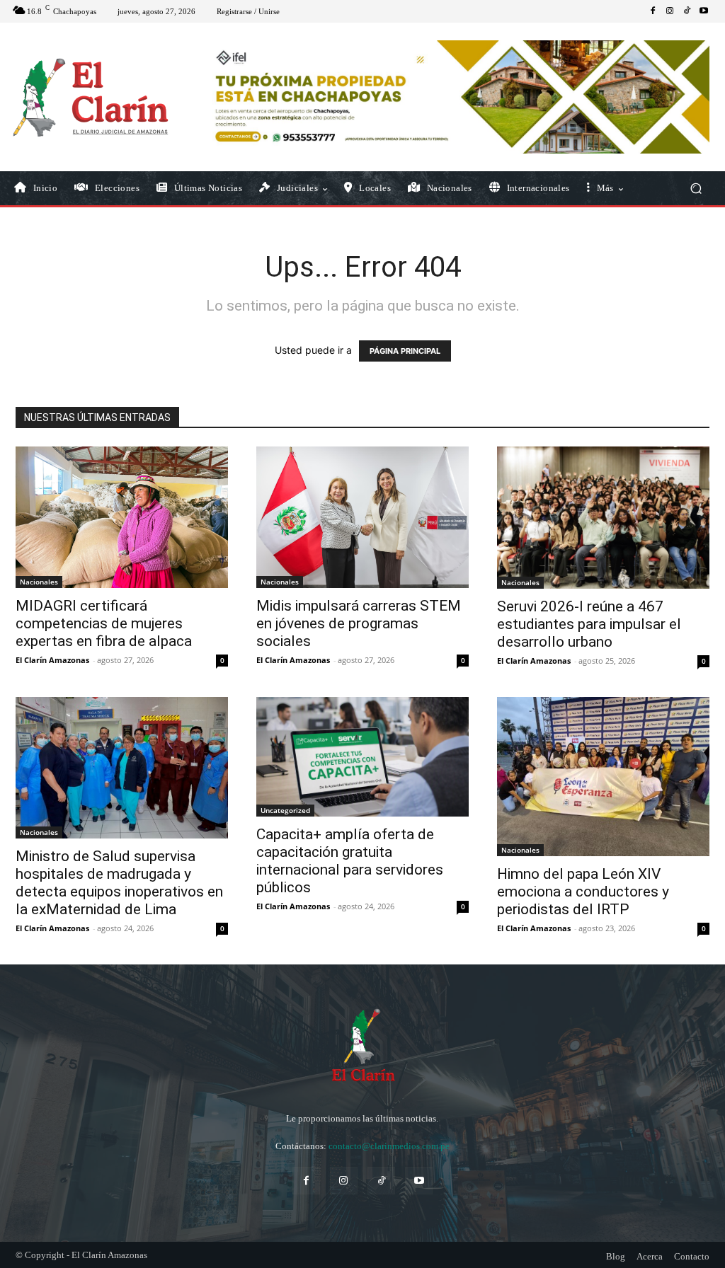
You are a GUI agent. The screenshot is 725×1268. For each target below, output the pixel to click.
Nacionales (39, 582)
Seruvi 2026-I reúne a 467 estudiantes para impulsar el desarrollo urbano (589, 624)
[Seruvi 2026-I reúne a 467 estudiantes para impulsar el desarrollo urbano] (603, 517)
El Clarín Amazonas (52, 660)
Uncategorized (285, 810)
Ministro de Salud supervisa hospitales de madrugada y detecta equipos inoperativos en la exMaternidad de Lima (119, 883)
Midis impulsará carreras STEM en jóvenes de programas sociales (358, 623)
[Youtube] (703, 11)
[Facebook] (652, 11)
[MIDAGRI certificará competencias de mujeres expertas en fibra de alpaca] (122, 517)
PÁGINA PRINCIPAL (405, 351)
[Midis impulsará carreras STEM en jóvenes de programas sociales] (362, 517)
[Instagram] (669, 11)
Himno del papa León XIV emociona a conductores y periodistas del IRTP (583, 891)
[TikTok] (686, 11)
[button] (695, 188)
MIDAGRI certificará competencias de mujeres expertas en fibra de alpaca (104, 623)
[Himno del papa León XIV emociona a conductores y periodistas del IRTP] (603, 776)
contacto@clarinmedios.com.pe (389, 1146)
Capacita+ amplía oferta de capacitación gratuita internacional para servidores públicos (349, 861)
